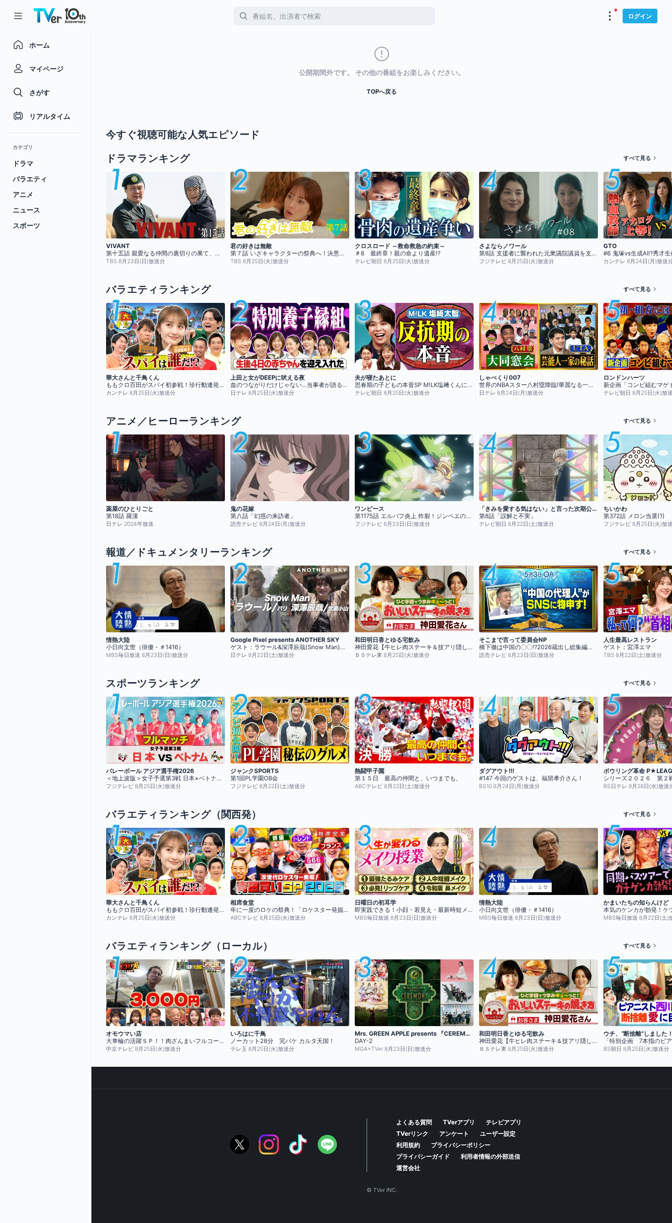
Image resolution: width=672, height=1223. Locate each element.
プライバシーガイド (423, 1156)
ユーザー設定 (498, 1133)
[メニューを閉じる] (18, 16)
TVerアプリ (459, 1122)
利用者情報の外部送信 (490, 1156)
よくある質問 (414, 1122)
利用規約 (408, 1145)
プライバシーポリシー (461, 1145)
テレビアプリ (504, 1122)
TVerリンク (412, 1133)
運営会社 (408, 1167)
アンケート (454, 1133)
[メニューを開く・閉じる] (610, 16)
